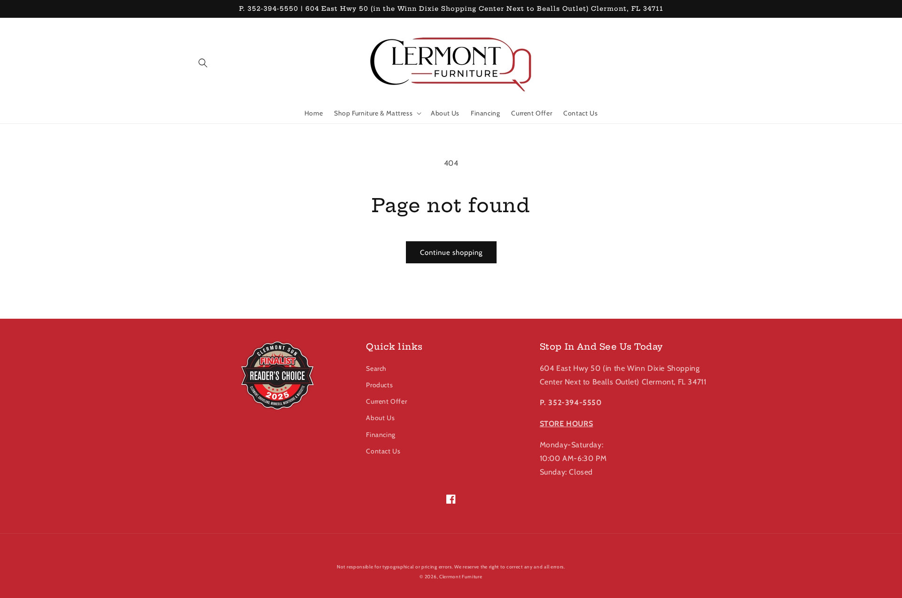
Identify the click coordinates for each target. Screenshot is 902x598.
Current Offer (386, 401)
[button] (203, 63)
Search (376, 368)
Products (379, 385)
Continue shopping (451, 252)
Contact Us (383, 451)
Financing (380, 434)
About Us (380, 418)
